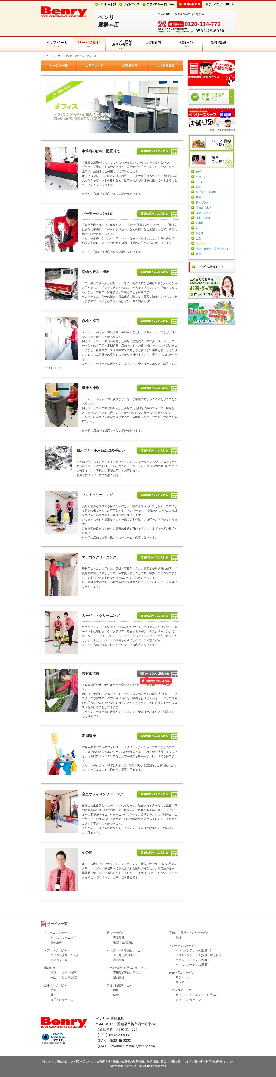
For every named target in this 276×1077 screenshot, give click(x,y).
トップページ (48, 56)
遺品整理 (118, 977)
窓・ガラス (202, 202)
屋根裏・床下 (203, 207)
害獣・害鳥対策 (123, 942)
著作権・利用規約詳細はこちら (214, 1061)
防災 (116, 990)
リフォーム (183, 977)
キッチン (201, 176)
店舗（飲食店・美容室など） (212, 248)
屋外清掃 (56, 942)
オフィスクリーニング (190, 999)
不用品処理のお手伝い (127, 972)
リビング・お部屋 (206, 192)
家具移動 (118, 959)
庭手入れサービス (62, 999)
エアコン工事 (59, 959)
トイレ (200, 182)
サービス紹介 (65, 56)
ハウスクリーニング (63, 937)
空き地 (200, 233)
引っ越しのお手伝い (125, 955)
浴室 (198, 187)
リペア (180, 982)
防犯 (116, 994)
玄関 (198, 171)
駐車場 (200, 223)
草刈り (55, 990)
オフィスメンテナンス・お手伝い (197, 994)
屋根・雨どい (203, 212)
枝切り (55, 994)
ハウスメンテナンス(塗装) (192, 964)
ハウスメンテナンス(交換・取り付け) (199, 955)
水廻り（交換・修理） (65, 972)
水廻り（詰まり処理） (65, 977)
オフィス (201, 243)
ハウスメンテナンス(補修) (192, 959)
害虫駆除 (118, 937)
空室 (198, 238)
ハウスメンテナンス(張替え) (193, 950)
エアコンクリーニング (65, 955)
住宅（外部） (203, 217)
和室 (198, 197)
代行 (178, 937)
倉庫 (198, 253)
